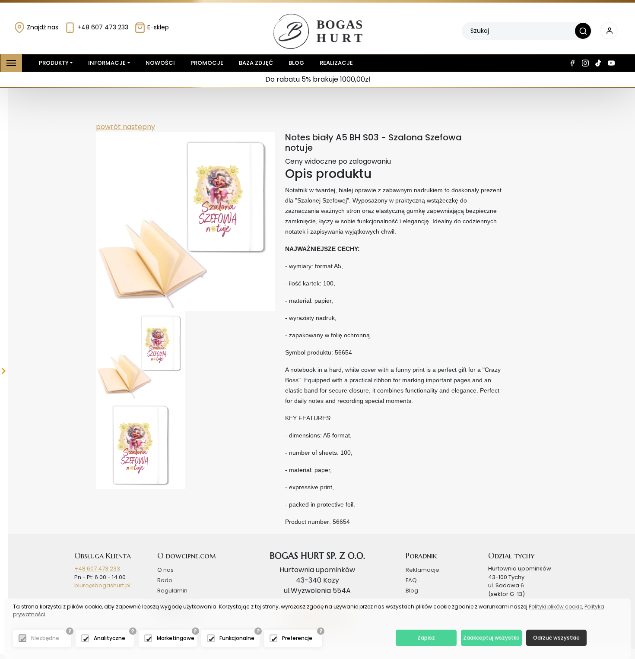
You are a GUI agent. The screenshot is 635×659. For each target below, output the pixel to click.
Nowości (160, 63)
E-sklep (157, 27)
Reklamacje (422, 570)
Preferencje (297, 638)
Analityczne (109, 638)
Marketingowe (175, 638)
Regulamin (172, 590)
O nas (165, 570)
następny (138, 127)
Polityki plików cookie (555, 606)
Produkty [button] (54, 63)
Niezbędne (45, 638)
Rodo (164, 580)
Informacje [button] (107, 63)
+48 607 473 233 (102, 27)
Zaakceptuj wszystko (491, 637)
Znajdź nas (41, 27)
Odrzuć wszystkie (556, 637)
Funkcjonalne (236, 638)
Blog (296, 63)
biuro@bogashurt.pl (102, 585)
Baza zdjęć (256, 63)
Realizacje (336, 63)
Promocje (206, 63)
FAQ (411, 580)
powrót (108, 127)
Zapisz (426, 637)
